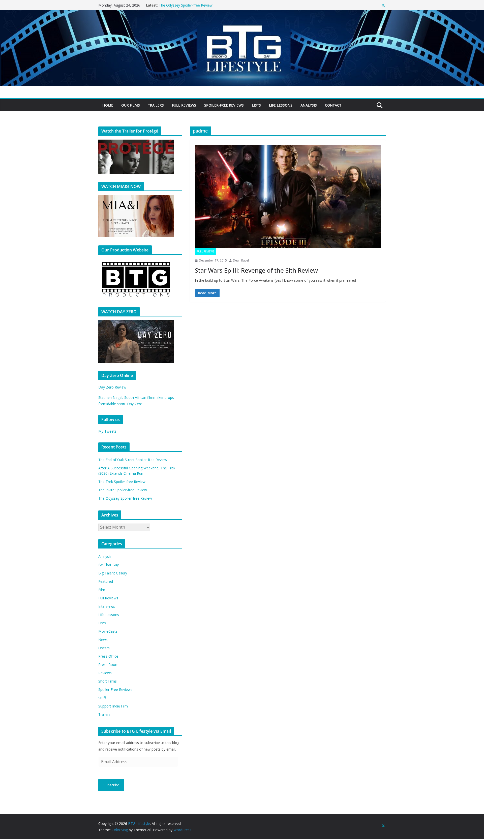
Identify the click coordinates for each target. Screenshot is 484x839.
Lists (256, 105)
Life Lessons (280, 105)
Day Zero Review (112, 387)
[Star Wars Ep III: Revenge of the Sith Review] (288, 196)
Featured (105, 581)
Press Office (108, 656)
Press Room (108, 664)
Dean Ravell (241, 260)
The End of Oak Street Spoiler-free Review (132, 459)
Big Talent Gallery (112, 573)
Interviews (106, 606)
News (103, 639)
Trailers (156, 105)
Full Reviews (184, 105)
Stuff (102, 697)
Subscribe (111, 785)
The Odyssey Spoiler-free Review (125, 498)
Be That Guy (108, 564)
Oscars (104, 648)
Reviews (105, 672)
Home (107, 105)
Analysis (308, 105)
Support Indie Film (113, 706)
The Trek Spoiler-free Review (121, 481)
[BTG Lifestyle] (242, 14)
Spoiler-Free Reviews (224, 105)
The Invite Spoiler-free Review (183, 5)
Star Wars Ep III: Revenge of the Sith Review (256, 270)
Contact (333, 105)
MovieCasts (107, 631)
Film (101, 589)
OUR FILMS (130, 105)
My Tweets (107, 431)
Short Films (107, 681)
